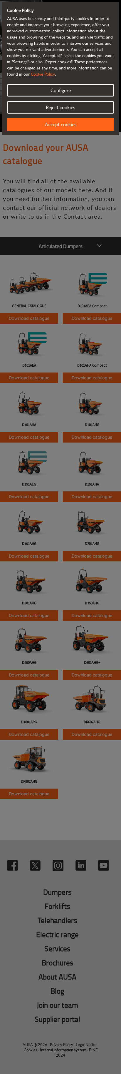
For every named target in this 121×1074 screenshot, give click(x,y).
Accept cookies (60, 124)
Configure (61, 90)
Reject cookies (60, 107)
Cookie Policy (43, 74)
